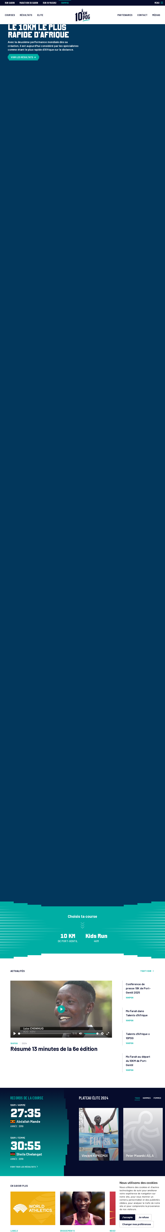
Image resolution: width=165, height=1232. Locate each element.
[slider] (44, 1033)
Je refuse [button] (144, 1217)
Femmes (157, 1097)
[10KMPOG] (82, 14)
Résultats (26, 14)
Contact (142, 14)
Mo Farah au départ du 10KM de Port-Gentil (138, 1061)
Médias (156, 14)
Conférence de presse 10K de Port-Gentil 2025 (138, 988)
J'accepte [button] (127, 1217)
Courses (10, 14)
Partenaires (124, 14)
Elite (40, 14)
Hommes (147, 1097)
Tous (137, 1097)
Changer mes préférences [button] (136, 1224)
